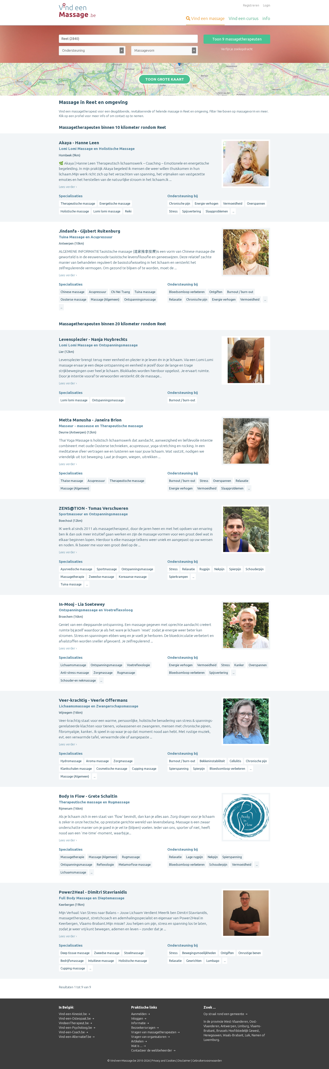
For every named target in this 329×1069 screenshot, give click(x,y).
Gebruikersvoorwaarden (207, 1060)
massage (208, 18)
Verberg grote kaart (164, 89)
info (266, 18)
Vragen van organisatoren (148, 1036)
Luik (247, 1035)
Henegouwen (212, 1035)
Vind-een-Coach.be (72, 1032)
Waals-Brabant (233, 1035)
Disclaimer (184, 1060)
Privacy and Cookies (164, 1060)
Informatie (138, 1023)
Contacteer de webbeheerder (151, 1050)
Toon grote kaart (164, 79)
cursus (243, 18)
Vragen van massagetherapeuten (153, 1032)
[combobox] (92, 51)
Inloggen (137, 1018)
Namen (256, 1035)
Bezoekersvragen (143, 1027)
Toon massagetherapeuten (237, 39)
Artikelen (137, 1041)
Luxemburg (211, 1039)
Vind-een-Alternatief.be (75, 1036)
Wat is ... (136, 1046)
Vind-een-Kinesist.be (73, 1014)
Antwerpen (228, 1026)
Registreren (251, 5)
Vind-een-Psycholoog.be (75, 1027)
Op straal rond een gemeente (224, 1014)
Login (266, 5)
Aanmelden (139, 1014)
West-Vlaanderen (236, 1021)
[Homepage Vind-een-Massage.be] (92, 10)
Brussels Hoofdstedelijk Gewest (237, 1030)
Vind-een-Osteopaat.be (75, 1018)
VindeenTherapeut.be (74, 1023)
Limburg (243, 1026)
